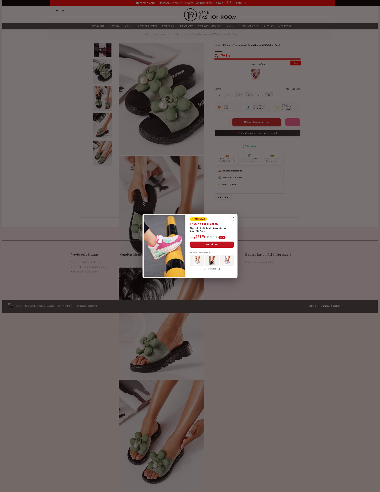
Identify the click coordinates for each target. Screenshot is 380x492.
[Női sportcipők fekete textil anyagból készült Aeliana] (212, 260)
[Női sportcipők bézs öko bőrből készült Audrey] (197, 260)
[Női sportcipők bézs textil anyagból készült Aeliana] (227, 260)
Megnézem (212, 244)
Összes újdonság (212, 269)
